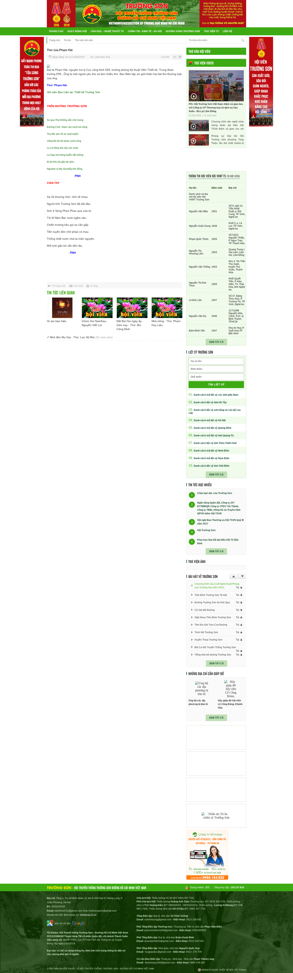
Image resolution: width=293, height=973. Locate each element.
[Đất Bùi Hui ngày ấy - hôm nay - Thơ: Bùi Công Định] (132, 308)
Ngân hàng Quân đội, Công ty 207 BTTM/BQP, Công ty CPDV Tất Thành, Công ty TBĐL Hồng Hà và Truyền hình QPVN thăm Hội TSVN (218, 508)
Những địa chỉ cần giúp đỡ (206, 673)
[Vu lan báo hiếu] (62, 308)
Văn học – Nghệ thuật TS (107, 31)
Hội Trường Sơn (206, 530)
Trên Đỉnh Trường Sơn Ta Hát (211, 595)
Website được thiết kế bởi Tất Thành (223, 970)
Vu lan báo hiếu (56, 321)
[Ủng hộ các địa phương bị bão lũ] (202, 688)
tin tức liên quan (61, 292)
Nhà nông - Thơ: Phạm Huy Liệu (166, 323)
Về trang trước (59, 285)
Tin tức (67, 40)
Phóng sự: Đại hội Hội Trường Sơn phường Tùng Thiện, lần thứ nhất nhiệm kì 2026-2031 (227, 140)
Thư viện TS (211, 31)
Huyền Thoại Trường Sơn (208, 640)
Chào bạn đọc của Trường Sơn (214, 493)
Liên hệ (227, 31)
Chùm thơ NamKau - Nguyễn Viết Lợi (95, 323)
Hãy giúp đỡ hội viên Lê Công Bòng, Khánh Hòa (230, 704)
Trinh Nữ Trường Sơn (206, 632)
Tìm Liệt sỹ (216, 384)
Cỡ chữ (165, 57)
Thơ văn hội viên (84, 40)
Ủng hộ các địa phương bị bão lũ (198, 702)
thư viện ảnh (196, 561)
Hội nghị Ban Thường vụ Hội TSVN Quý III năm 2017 (220, 522)
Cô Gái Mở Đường (205, 610)
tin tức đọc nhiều (200, 484)
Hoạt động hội (77, 31)
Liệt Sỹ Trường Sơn (200, 352)
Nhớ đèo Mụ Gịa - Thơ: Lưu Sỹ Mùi (81, 337)
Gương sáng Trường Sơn (183, 31)
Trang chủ (56, 31)
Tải (237, 587)
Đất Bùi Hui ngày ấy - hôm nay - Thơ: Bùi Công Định (130, 325)
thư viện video (203, 62)
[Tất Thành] (207, 878)
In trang (94, 285)
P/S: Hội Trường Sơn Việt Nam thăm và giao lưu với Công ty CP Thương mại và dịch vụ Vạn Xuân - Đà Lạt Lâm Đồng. (216, 108)
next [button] (242, 576)
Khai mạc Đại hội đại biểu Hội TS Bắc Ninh (218, 541)
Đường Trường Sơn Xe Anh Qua (212, 602)
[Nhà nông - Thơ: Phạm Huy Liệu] (166, 308)
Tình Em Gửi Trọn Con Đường (211, 625)
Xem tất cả (216, 342)
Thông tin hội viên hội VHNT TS (214, 176)
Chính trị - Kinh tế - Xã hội (145, 31)
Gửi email (78, 285)
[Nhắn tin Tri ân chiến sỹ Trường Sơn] (216, 816)
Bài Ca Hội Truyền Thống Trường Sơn (215, 647)
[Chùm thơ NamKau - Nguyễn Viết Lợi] (97, 308)
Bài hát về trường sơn (203, 576)
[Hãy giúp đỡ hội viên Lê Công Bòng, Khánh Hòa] (231, 688)
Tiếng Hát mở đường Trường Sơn (213, 655)
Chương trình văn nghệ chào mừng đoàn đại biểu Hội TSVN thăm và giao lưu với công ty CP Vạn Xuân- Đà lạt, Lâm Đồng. (227, 125)
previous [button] (234, 576)
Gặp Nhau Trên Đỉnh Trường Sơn (213, 617)
